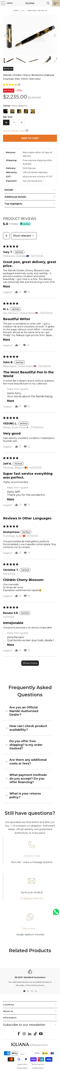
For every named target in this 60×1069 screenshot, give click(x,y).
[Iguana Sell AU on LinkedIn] (30, 1034)
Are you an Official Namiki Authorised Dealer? (23, 711)
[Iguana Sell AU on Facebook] (18, 1034)
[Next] (54, 35)
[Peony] (26, 111)
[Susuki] (12, 111)
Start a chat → (30, 928)
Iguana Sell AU (42, 1045)
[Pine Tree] (19, 111)
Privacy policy (22, 1068)
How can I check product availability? (28, 727)
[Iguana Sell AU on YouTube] (41, 1034)
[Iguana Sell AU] (30, 3)
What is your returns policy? (25, 795)
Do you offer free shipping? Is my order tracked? (26, 744)
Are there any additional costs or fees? (28, 761)
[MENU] (1, 3)
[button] (10, 84)
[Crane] (5, 111)
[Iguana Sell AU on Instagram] (24, 1034)
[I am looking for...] (48, 3)
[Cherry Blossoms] (32, 111)
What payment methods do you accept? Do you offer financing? (28, 778)
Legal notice (22, 1064)
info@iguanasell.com (31, 898)
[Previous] (5, 35)
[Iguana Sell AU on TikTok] (35, 1034)
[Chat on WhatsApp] (56, 913)
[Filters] (6, 235)
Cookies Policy (37, 1068)
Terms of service (38, 1064)
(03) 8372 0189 (31, 856)
